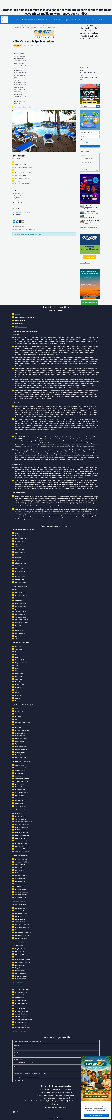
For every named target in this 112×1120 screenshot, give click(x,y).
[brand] (4, 19)
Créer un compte (83, 142)
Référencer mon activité (29, 20)
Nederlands (61, 1107)
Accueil (17, 20)
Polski (65, 1107)
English (51, 1107)
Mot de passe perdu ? (90, 142)
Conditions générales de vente (56, 1118)
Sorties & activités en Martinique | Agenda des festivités (27, 1041)
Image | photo (17, 1045)
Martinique (45, 26)
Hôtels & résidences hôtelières (30, 27)
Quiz (15, 1070)
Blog (15, 1048)
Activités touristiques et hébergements (58, 26)
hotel (31, 107)
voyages (15, 107)
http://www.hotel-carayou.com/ (30, 45)
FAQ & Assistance (21, 327)
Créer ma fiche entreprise (96, 1115)
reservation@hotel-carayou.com (20, 204)
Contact (83, 166)
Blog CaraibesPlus (17, 982)
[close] (108, 1057)
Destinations (58, 20)
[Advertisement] (30, 3)
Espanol (55, 1107)
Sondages (16, 1066)
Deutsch (47, 1107)
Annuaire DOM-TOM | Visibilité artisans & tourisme (29, 26)
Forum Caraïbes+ (88, 20)
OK (98, 106)
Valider (89, 146)
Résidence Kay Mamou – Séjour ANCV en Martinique (91, 212)
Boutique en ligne (18, 1059)
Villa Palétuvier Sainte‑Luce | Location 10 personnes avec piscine (91, 221)
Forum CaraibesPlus (18, 942)
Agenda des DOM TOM (72, 20)
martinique (26, 107)
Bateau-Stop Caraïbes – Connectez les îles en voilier (26, 1077)
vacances (20, 107)
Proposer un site (89, 257)
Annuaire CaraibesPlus (19, 1031)
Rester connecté (85, 140)
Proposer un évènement (89, 303)
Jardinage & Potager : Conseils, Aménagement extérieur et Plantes (30, 1073)
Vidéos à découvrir (18, 1080)
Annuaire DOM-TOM (44, 20)
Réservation (17, 1052)
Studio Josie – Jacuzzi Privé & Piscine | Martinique (91, 216)
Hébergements (17, 27)
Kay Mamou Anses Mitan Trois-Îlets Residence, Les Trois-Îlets (91, 207)
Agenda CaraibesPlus (18, 901)
